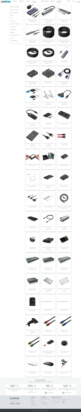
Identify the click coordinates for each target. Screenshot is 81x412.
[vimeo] (19, 403)
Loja (73, 1)
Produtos (21, 1)
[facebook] (13, 403)
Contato (52, 1)
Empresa (15, 1)
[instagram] (15, 403)
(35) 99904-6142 (50, 392)
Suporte (28, 1)
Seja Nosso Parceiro (59, 1)
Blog (69, 1)
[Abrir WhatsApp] (78, 409)
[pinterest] (17, 403)
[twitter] (11, 403)
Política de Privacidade (34, 405)
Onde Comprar (35, 1)
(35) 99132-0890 (68, 392)
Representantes (44, 1)
